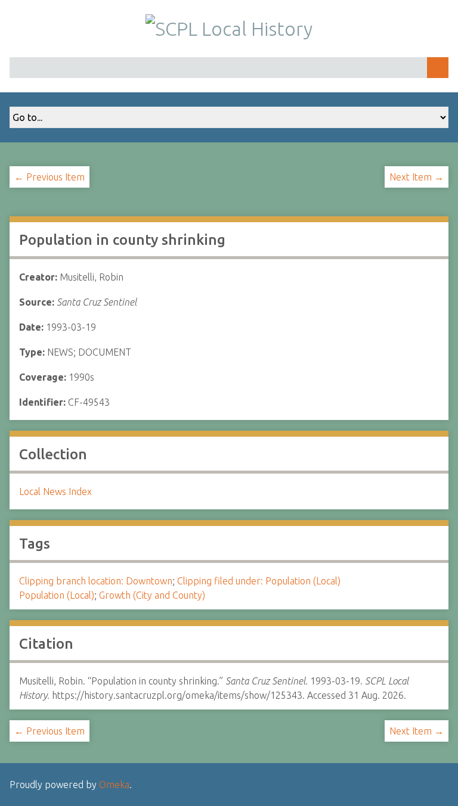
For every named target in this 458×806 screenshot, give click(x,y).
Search (437, 67)
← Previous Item (49, 177)
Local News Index (55, 491)
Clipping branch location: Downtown (95, 580)
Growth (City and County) (152, 595)
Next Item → (416, 177)
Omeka (114, 784)
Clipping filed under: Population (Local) (259, 580)
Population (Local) (56, 595)
